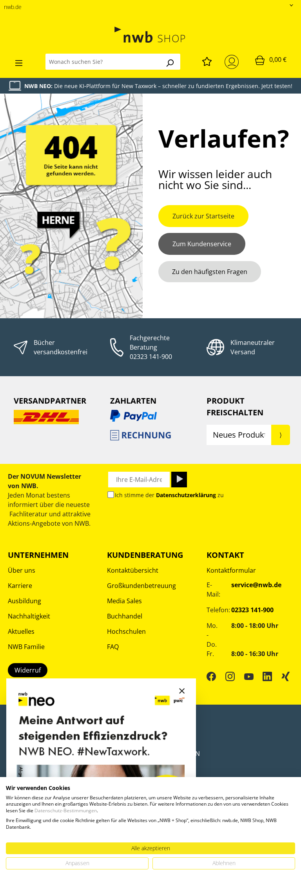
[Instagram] (230, 676)
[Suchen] (169, 62)
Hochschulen (126, 631)
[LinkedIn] (267, 676)
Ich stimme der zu (169, 495)
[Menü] (19, 62)
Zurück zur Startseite (203, 216)
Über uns (21, 570)
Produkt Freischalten (235, 406)
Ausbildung (24, 601)
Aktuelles (21, 631)
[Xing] (285, 676)
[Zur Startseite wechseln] (150, 35)
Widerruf (28, 670)
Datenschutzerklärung (186, 495)
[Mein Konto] (233, 62)
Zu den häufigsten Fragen (209, 271)
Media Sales (124, 601)
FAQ (113, 646)
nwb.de (13, 7)
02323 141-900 (151, 356)
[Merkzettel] (207, 60)
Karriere (20, 585)
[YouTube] (249, 676)
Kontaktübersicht (132, 570)
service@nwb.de (256, 585)
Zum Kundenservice (201, 244)
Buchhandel (124, 616)
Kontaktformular (231, 570)
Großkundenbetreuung (141, 585)
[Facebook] (211, 676)
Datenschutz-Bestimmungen (65, 810)
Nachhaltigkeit (29, 616)
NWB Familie (26, 646)
